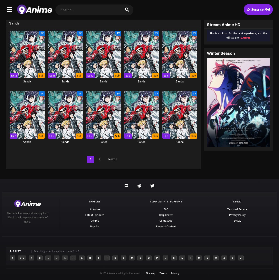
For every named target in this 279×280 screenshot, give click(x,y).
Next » (112, 159)
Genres (95, 220)
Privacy (175, 273)
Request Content (166, 226)
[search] (127, 9)
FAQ (166, 209)
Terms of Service (237, 209)
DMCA (237, 220)
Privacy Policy (237, 215)
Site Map (150, 273)
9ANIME (245, 37)
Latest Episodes (94, 215)
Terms (163, 273)
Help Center (166, 215)
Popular (95, 226)
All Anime (94, 209)
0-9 (22, 258)
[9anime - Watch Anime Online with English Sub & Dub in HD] (34, 13)
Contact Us (166, 220)
